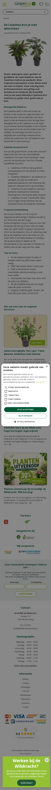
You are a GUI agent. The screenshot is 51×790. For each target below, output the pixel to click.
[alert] (25, 395)
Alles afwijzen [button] (25, 416)
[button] (25, 421)
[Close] (47, 760)
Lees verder (40, 382)
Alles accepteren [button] (25, 409)
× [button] (47, 366)
